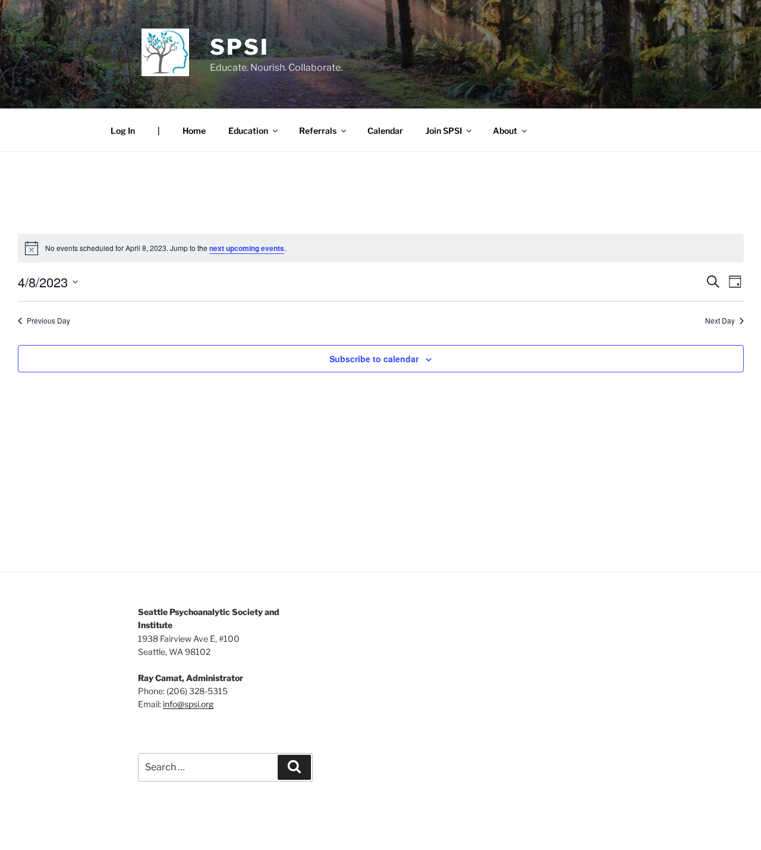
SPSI (239, 47)
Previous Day (48, 320)
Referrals (318, 131)
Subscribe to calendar (374, 359)
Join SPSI (444, 131)
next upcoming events (246, 248)
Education (248, 131)
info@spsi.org (188, 704)
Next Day (720, 320)
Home (194, 131)
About (505, 131)
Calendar (385, 131)
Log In (123, 131)
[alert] (381, 248)
